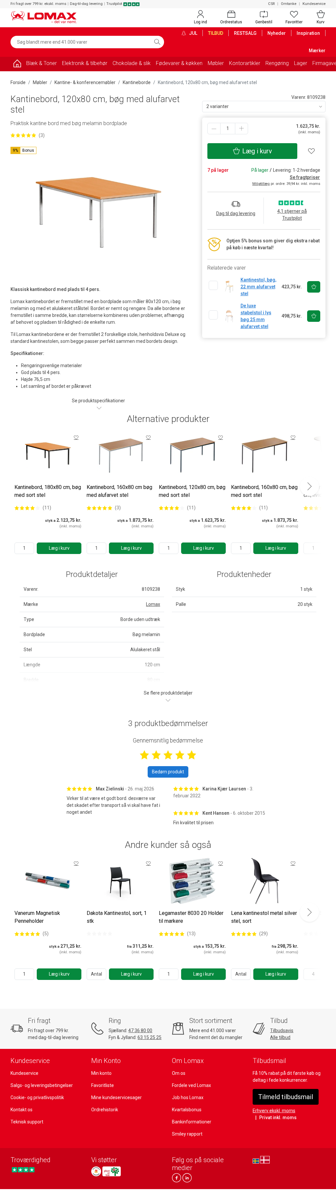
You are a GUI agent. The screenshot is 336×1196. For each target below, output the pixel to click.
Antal (96, 974)
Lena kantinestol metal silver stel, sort (264, 917)
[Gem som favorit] (76, 437)
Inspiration (308, 33)
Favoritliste (102, 1085)
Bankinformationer (191, 1121)
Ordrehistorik (104, 1109)
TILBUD (215, 33)
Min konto (101, 1073)
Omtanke (288, 4)
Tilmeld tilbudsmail (285, 1097)
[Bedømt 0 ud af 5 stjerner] (99, 933)
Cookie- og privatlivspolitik (37, 1097)
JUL (192, 33)
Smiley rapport (187, 1134)
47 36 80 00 (140, 1030)
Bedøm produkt (168, 771)
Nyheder (276, 33)
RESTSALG (245, 33)
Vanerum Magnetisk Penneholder (37, 917)
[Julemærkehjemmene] (96, 1171)
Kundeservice (314, 4)
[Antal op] (241, 128)
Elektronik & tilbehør (84, 63)
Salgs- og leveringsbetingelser (41, 1085)
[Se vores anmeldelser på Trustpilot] (23, 1169)
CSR (271, 4)
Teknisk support (26, 1121)
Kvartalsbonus (186, 1109)
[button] (23, 150)
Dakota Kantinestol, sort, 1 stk (117, 917)
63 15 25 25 (149, 1037)
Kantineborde (137, 82)
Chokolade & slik (132, 63)
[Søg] (157, 42)
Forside (18, 82)
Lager (300, 63)
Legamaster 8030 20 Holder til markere (191, 917)
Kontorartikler (244, 63)
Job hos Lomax (187, 1097)
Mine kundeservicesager (116, 1097)
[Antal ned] (213, 128)
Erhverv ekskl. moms (274, 1110)
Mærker (317, 50)
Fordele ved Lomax (191, 1085)
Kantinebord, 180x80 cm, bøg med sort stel (47, 491)
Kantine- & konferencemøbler (85, 82)
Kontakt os (21, 1109)
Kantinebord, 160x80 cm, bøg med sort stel (264, 491)
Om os (178, 1073)
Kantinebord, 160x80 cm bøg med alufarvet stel (119, 491)
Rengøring (277, 63)
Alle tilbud (280, 1037)
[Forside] (17, 64)
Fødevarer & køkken (179, 63)
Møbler (216, 63)
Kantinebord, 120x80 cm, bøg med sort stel (192, 491)
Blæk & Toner (41, 63)
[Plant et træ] (111, 1171)
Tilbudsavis (281, 1030)
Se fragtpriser (305, 177)
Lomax (153, 604)
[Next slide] (309, 486)
